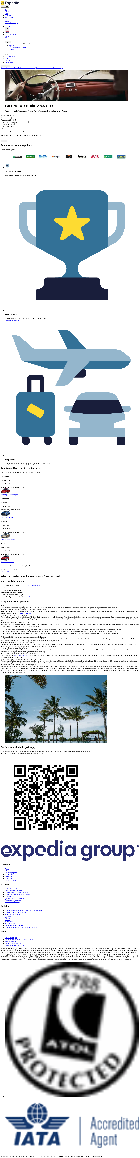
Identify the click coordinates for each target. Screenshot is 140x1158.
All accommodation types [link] (13, 900)
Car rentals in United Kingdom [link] (15, 898)
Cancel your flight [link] (11, 938)
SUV (25, 585)
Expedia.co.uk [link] (9, 53)
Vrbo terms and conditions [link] (13, 914)
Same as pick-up (6, 118)
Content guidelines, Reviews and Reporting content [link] (21, 927)
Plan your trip (6, 66)
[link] (22, 10)
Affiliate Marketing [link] (11, 880)
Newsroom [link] (8, 876)
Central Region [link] (10, 56)
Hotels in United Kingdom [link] (13, 891)
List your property (11, 34)
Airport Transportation (31, 597)
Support (7, 36)
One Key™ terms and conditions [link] (15, 912)
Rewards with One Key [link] (12, 902)
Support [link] (7, 936)
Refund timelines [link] (10, 941)
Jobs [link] (6, 871)
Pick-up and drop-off (7, 115)
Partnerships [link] (9, 874)
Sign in (8, 42)
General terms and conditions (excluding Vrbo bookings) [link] (23, 910)
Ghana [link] (7, 58)
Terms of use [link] (9, 922)
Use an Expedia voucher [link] (13, 943)
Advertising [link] (9, 878)
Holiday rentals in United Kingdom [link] (16, 892)
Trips (6, 38)
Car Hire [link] (8, 60)
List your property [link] (11, 873)
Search (4, 141)
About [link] (7, 869)
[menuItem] (9, 68)
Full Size (31, 585)
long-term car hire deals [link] (22, 655)
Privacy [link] (7, 918)
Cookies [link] (7, 920)
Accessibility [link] (9, 916)
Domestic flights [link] (10, 896)
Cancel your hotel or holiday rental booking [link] (19, 939)
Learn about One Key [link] (12, 320)
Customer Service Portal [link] (24, 613)
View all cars (5, 572)
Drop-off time (5, 126)
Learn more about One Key (18, 47)
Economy (37, 585)
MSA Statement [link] (10, 923)
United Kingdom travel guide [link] (14, 889)
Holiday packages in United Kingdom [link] (17, 894)
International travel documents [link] (14, 945)
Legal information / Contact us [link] (15, 925)
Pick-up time (5, 124)
